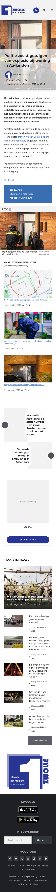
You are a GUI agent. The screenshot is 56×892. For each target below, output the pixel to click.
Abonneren (42, 840)
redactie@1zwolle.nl (21, 197)
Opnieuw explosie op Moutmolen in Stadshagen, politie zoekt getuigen (27, 342)
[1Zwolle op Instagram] (28, 858)
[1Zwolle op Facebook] (10, 858)
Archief (43, 876)
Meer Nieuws (40, 740)
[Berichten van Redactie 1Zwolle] (8, 74)
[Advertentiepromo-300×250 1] (28, 788)
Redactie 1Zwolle (20, 74)
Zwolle (11, 180)
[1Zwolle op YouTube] (40, 858)
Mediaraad (22, 884)
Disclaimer (14, 876)
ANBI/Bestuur (40, 880)
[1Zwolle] (13, 10)
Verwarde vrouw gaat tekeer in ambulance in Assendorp (21, 455)
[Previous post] (5, 425)
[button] (44, 10)
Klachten (34, 884)
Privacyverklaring (29, 876)
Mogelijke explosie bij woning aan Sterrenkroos (24, 384)
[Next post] (51, 455)
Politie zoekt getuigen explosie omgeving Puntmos (25, 300)
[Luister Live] (36, 10)
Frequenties (14, 880)
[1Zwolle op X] (22, 858)
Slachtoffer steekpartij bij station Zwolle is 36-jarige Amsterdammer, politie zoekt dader (36, 425)
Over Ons (27, 880)
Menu (53, 18)
